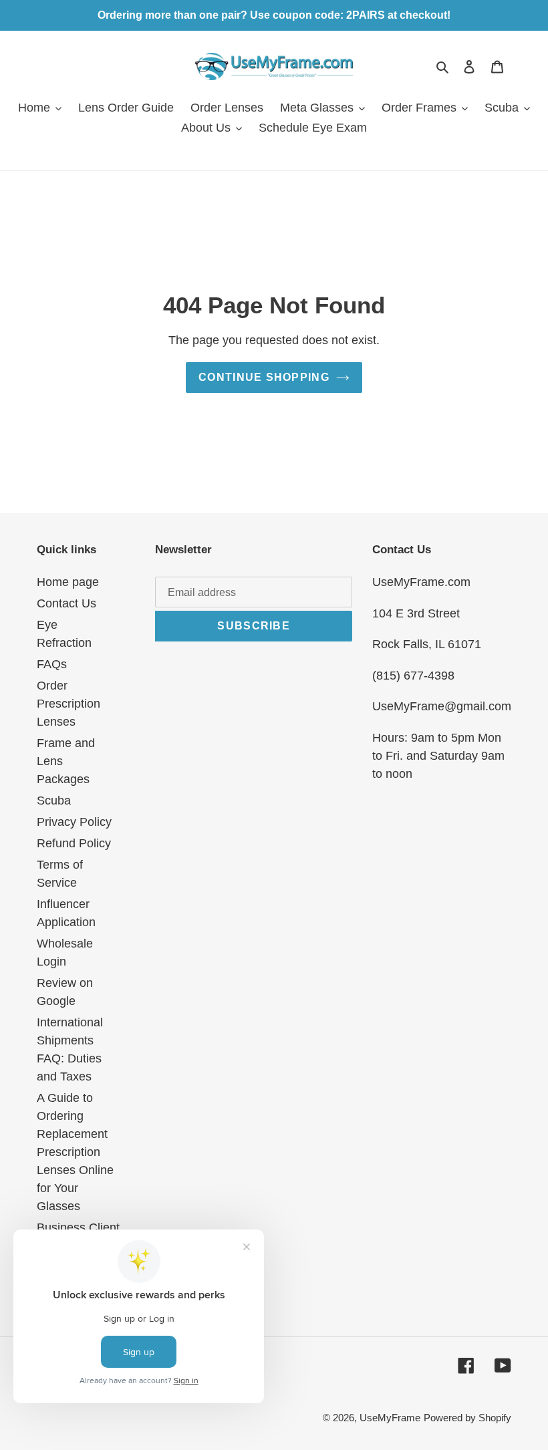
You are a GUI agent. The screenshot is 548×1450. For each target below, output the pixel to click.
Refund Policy (74, 843)
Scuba (54, 800)
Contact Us (66, 603)
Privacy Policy (74, 822)
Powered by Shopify (467, 1417)
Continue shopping (263, 377)
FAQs (52, 664)
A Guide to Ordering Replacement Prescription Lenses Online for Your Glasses (75, 1152)
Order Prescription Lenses (68, 703)
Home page (68, 582)
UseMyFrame (390, 1417)
